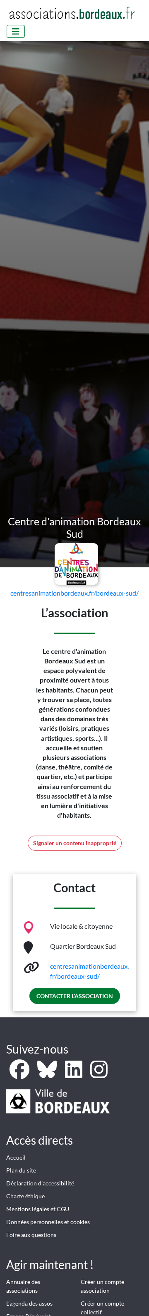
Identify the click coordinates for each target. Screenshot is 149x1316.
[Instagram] (99, 1074)
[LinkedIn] (74, 1074)
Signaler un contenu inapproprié (74, 842)
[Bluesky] (48, 1074)
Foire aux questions (31, 1234)
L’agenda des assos (29, 1303)
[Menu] (16, 31)
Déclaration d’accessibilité (40, 1183)
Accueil (16, 1157)
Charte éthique (25, 1196)
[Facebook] (20, 1074)
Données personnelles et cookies (48, 1221)
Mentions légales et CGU (37, 1208)
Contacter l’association (74, 995)
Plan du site (21, 1170)
